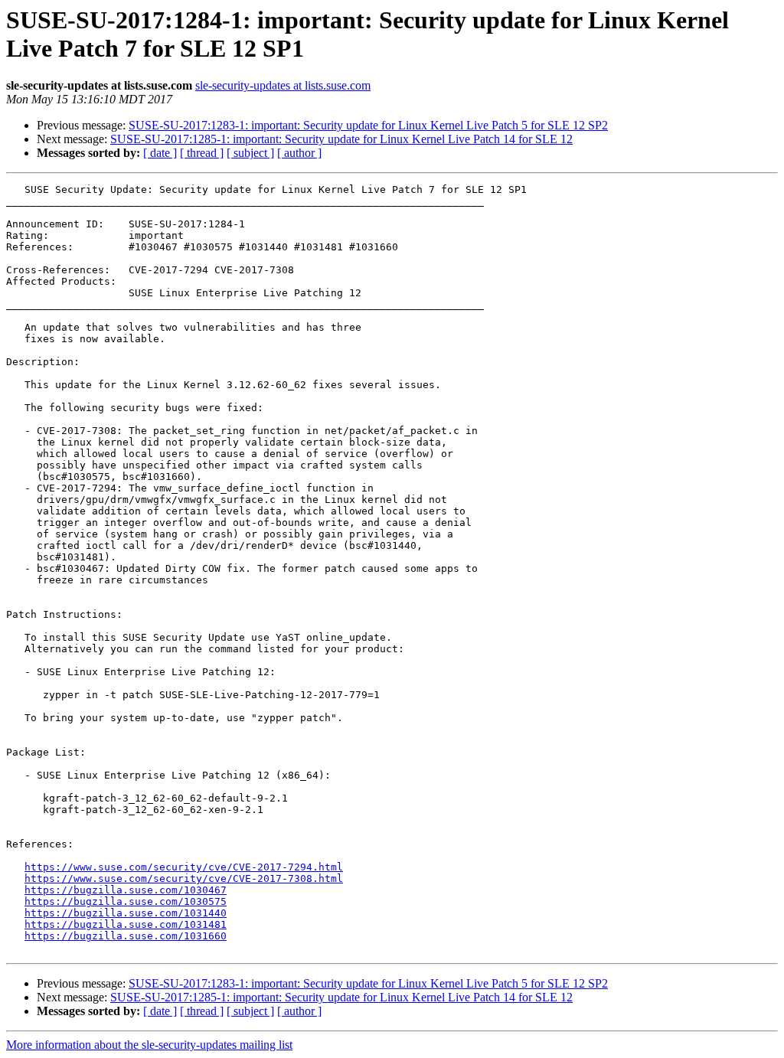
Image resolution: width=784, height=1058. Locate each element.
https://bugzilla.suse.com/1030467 (125, 890)
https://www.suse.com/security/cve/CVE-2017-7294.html (183, 867)
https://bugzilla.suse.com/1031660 (125, 936)
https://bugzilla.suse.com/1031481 (125, 924)
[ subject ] (250, 152)
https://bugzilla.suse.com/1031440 (125, 913)
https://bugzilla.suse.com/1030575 (125, 901)
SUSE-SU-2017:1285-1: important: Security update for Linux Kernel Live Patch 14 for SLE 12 (341, 138)
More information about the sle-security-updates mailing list (149, 1044)
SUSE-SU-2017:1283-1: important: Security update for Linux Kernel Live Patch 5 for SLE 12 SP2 (368, 125)
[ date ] (160, 152)
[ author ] (299, 152)
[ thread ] (202, 152)
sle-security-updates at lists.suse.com (283, 85)
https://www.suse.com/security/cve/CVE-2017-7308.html (183, 878)
